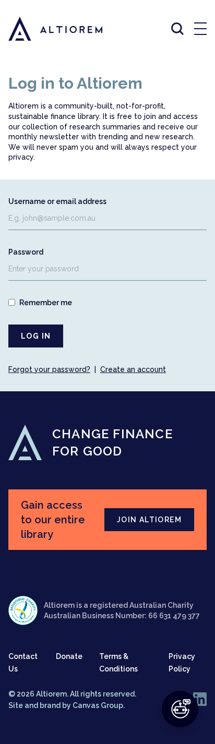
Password (25, 252)
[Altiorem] (45, 29)
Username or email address (57, 201)
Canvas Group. (99, 705)
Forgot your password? (49, 369)
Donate (69, 656)
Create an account (133, 369)
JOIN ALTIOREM (149, 519)
